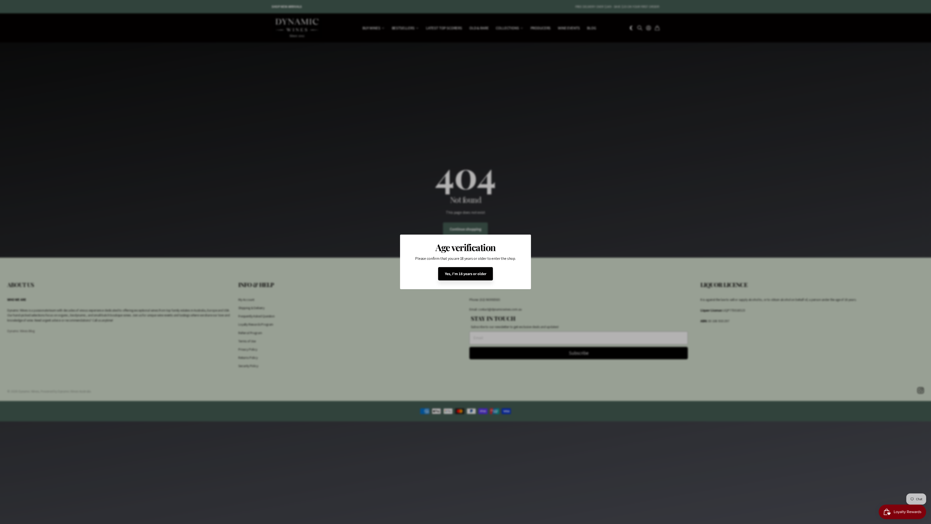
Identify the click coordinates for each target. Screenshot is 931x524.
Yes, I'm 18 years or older (465, 273)
